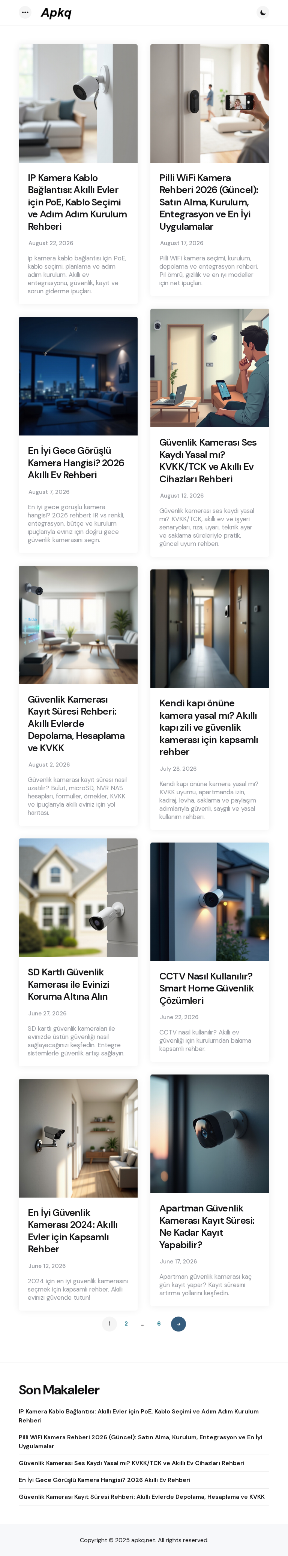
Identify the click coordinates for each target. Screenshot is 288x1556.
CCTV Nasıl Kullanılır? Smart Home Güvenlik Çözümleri (206, 988)
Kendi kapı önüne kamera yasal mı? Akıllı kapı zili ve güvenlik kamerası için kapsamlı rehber (208, 727)
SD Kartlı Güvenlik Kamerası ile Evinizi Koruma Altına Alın (68, 984)
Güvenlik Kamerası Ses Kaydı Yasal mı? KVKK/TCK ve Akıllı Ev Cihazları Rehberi (207, 460)
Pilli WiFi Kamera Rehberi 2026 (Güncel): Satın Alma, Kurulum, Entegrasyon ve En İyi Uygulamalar (208, 202)
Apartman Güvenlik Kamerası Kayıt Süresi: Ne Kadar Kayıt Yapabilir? (206, 1226)
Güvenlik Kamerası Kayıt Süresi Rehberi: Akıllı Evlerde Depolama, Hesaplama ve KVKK (76, 723)
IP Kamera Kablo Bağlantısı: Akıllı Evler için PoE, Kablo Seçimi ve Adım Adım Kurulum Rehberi (77, 202)
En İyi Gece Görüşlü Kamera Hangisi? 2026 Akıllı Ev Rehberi (76, 462)
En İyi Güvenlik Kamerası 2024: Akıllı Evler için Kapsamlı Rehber (72, 1231)
